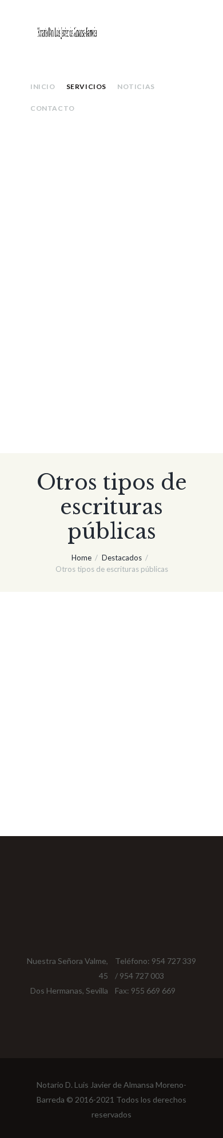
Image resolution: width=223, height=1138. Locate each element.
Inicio (42, 86)
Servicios (86, 86)
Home (81, 557)
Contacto (52, 108)
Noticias (136, 86)
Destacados (122, 557)
